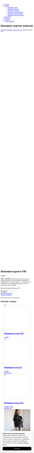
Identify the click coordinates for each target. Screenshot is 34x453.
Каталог (6, 6)
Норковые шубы (12, 7)
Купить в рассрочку (6, 293)
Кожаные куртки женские (15, 12)
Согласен (17, 448)
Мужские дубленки (13, 10)
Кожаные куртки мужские (15, 13)
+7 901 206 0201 (9, 21)
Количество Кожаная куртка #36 (10, 288)
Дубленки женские (13, 9)
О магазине (7, 17)
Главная (6, 4)
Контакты (7, 20)
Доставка (7, 18)
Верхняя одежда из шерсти (16, 15)
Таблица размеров (6, 295)
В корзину (4, 291)
